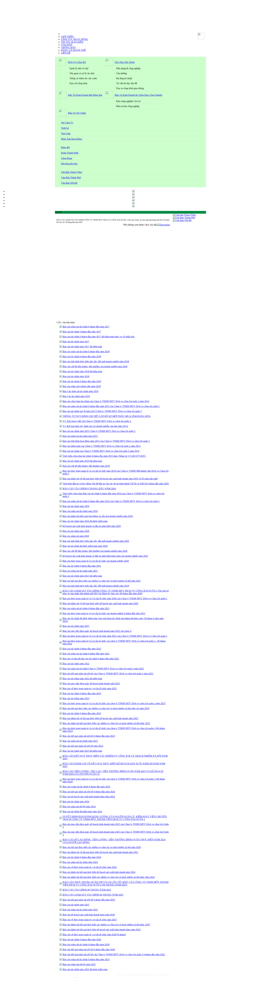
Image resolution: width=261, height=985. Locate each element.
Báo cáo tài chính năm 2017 (76, 341)
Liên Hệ (66, 53)
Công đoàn (66, 158)
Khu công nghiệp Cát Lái (128, 101)
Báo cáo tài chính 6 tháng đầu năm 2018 (82, 356)
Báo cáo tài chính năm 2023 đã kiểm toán (82, 751)
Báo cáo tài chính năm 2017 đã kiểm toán (82, 346)
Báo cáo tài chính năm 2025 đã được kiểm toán (85, 969)
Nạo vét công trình (78, 83)
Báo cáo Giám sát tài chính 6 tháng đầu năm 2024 (86, 786)
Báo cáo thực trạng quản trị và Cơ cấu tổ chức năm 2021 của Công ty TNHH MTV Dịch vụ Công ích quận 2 (115, 636)
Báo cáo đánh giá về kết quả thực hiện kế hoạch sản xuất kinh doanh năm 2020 (100, 603)
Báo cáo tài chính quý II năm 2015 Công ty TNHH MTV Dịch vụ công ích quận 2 (102, 411)
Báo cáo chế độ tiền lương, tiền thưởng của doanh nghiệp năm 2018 (95, 366)
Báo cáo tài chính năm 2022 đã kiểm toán (82, 678)
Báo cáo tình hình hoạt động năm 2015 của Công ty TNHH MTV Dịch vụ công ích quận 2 (106, 441)
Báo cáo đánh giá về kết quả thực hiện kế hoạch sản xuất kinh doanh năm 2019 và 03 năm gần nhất (110, 478)
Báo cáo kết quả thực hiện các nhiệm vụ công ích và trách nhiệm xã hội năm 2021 (102, 581)
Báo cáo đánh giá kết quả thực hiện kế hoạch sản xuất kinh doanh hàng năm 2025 (102, 929)
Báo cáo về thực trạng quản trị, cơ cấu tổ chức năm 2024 (90, 867)
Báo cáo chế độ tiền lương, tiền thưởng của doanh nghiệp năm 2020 (95, 551)
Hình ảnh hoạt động (71, 139)
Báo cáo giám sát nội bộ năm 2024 (79, 806)
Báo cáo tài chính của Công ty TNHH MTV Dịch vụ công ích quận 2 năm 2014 (101, 451)
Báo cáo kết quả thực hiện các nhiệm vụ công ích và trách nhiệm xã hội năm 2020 (102, 847)
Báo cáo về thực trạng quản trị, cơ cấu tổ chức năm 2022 (90, 688)
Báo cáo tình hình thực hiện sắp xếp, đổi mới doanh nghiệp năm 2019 (96, 586)
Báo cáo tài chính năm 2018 (76, 376)
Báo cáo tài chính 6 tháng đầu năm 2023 (82, 693)
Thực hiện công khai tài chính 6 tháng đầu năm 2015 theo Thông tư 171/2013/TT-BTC (104, 456)
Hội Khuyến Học (69, 163)
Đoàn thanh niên (69, 153)
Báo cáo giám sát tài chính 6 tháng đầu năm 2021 (86, 608)
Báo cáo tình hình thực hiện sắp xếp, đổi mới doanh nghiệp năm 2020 (96, 541)
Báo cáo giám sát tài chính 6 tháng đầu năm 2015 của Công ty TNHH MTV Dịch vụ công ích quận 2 (111, 406)
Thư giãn (65, 133)
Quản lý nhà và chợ (78, 68)
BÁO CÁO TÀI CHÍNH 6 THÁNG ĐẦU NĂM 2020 (89, 488)
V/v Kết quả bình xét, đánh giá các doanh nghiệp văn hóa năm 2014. (95, 426)
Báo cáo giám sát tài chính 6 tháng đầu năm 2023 (86, 959)
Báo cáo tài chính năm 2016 (76, 506)
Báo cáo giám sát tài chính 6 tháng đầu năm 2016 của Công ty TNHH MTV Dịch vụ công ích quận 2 (111, 501)
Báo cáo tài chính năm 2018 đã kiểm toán (82, 371)
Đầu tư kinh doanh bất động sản (85, 95)
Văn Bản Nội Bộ (69, 183)
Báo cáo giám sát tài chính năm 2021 (80, 571)
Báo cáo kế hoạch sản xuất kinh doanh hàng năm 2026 (89, 914)
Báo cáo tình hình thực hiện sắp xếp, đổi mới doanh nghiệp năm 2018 (96, 361)
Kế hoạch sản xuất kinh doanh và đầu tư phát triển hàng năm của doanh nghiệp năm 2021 (105, 556)
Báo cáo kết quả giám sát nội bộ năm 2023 (83, 746)
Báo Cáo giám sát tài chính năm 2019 (80, 391)
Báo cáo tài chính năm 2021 (76, 626)
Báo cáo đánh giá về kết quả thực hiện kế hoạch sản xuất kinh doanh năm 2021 (100, 852)
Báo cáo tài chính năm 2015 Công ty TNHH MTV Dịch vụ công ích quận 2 (99, 431)
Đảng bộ (65, 147)
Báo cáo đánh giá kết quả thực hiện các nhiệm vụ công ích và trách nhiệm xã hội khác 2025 (106, 924)
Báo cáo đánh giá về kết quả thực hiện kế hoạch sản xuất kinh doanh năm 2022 (100, 718)
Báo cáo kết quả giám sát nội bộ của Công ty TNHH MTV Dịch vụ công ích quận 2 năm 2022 (108, 673)
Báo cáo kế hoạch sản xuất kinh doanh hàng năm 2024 (89, 796)
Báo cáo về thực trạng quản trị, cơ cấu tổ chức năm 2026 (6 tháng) (94, 934)
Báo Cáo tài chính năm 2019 (76, 396)
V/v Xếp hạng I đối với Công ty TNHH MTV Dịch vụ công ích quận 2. (97, 421)
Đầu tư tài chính (77, 113)
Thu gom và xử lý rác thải (81, 73)
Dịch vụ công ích (77, 62)
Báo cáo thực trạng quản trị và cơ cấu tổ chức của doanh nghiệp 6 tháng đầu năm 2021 (104, 613)
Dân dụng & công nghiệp (128, 68)
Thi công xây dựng (125, 62)
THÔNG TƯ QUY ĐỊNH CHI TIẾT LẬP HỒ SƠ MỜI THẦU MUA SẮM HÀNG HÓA (107, 416)
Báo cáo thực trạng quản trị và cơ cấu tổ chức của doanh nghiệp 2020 (96, 561)
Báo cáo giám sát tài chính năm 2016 (80, 511)
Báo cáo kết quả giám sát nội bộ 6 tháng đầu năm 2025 (89, 899)
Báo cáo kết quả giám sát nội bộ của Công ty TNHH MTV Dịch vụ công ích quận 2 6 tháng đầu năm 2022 (114, 954)
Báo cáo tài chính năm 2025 (76, 904)
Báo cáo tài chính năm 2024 (76, 801)
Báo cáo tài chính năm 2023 (76, 698)
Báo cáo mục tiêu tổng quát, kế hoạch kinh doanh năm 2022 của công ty (97, 631)
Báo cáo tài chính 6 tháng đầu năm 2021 (82, 566)
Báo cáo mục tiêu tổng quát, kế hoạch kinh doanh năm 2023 (91, 683)
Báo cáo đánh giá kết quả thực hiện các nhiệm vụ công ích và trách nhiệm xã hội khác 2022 (106, 723)
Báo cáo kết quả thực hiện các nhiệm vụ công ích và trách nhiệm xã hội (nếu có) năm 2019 (106, 708)
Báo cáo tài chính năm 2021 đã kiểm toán (82, 576)
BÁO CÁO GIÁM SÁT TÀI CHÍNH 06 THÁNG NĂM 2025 (93, 894)
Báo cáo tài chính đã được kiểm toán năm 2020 (85, 546)
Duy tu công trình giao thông (130, 88)
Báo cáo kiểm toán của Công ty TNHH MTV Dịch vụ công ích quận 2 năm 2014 (101, 446)
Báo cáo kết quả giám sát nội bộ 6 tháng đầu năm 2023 (89, 736)
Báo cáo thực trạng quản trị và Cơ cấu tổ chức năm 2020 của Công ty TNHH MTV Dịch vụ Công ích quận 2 (115, 598)
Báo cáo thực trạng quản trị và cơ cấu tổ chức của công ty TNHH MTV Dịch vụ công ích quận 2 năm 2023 (114, 703)
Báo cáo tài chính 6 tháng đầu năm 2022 (82, 648)
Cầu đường (121, 73)
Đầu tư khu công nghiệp (127, 106)
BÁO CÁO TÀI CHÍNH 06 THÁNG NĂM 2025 (87, 890)
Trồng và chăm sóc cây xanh (83, 78)
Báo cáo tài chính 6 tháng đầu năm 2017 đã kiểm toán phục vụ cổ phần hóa (98, 336)
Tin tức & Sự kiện (72, 42)
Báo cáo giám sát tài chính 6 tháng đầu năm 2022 (86, 653)
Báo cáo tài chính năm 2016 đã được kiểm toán (85, 521)
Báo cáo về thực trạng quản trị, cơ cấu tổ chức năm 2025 (90, 919)
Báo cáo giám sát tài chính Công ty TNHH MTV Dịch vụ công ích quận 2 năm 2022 (103, 668)
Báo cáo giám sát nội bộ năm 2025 (79, 964)
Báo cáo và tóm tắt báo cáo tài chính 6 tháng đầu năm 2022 (91, 658)
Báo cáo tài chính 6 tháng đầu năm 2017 (82, 331)
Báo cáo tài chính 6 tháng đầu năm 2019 (82, 381)
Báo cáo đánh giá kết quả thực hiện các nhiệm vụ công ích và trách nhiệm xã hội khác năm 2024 (109, 877)
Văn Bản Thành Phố (71, 177)
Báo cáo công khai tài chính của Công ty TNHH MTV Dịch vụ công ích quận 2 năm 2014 (106, 401)
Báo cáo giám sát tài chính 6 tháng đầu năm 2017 (86, 326)
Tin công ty (67, 122)
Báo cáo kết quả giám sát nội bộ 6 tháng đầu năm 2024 (89, 791)
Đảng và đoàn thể (73, 50)
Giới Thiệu (67, 36)
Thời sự (65, 128)
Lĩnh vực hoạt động (74, 39)
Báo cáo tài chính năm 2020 (76, 531)
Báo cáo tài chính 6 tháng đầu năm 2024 (82, 857)
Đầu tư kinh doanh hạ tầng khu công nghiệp (138, 95)
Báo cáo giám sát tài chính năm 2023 (80, 741)
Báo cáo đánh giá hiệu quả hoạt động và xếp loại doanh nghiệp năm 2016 (98, 516)
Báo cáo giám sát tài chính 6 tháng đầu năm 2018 (86, 351)
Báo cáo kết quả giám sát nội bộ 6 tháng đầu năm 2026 (89, 949)
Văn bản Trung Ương (71, 172)
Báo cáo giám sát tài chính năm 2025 (80, 909)
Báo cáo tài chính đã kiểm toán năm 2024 (82, 811)
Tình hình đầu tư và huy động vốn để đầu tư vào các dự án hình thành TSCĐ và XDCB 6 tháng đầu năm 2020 (116, 483)
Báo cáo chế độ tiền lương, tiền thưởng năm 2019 (86, 466)
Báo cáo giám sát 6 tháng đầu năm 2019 (82, 386)
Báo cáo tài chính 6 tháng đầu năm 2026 (82, 939)
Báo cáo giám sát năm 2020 (76, 536)
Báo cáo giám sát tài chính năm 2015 (80, 436)
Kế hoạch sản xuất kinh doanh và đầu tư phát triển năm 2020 (92, 526)
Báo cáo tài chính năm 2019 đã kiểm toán (82, 461)
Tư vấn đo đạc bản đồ (126, 83)
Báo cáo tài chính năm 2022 (76, 663)
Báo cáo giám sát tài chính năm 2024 (80, 862)
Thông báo (68, 47)
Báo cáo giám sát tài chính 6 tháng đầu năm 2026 (86, 944)
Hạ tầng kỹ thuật (124, 78)
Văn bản (66, 44)
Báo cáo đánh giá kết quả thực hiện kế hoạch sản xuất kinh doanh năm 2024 (99, 872)
